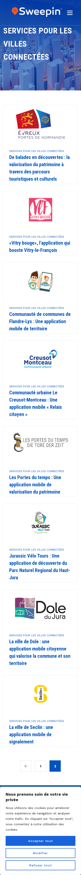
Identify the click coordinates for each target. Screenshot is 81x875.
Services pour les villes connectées (36, 151)
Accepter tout (40, 841)
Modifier (40, 853)
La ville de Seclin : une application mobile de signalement (31, 734)
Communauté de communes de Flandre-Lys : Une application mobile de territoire (40, 321)
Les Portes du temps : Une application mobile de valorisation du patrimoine (35, 485)
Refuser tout (40, 865)
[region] (40, 831)
